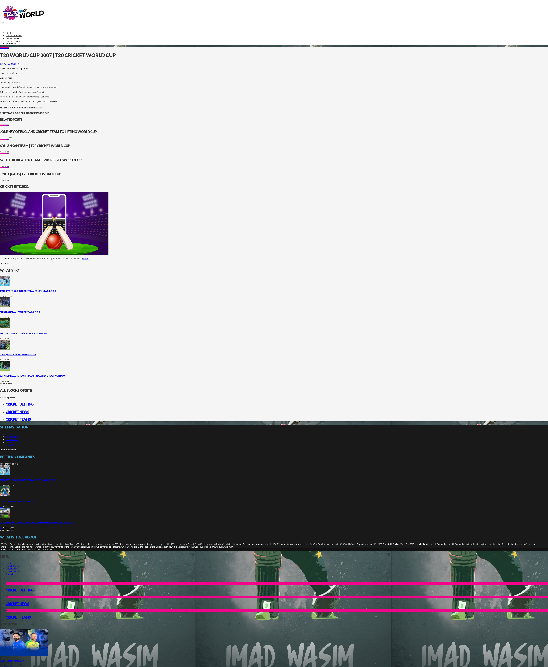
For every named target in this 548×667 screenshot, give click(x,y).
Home (8, 434)
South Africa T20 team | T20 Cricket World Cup (23, 333)
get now (84, 258)
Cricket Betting (20, 404)
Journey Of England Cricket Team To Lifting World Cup (28, 291)
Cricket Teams (4, 48)
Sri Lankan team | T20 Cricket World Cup (20, 312)
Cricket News (17, 412)
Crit (1, 64)
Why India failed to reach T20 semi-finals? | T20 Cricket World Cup (33, 376)
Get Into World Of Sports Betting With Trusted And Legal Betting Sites (36, 522)
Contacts (10, 445)
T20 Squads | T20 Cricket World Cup (18, 354)
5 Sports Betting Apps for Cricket (17, 501)
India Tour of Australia (12, 661)
